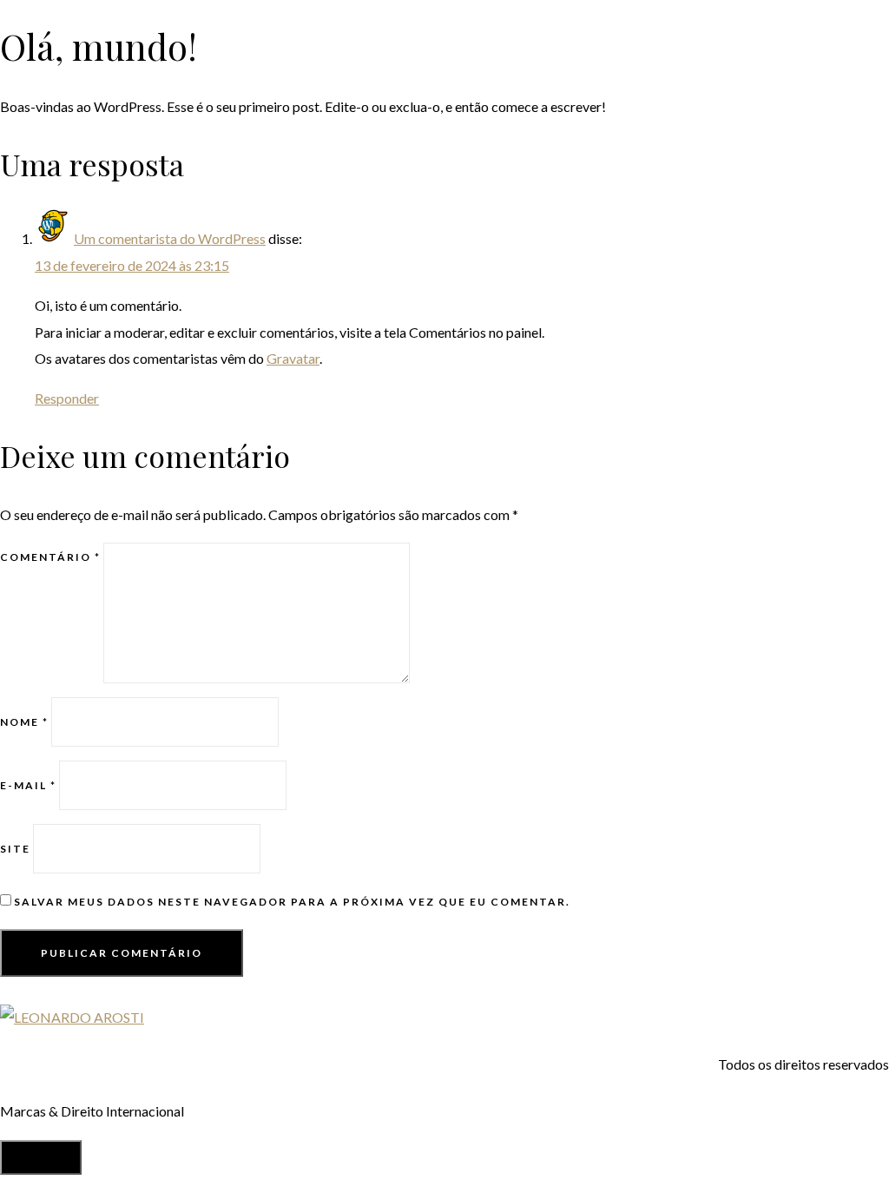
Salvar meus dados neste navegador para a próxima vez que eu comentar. (292, 901)
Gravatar (293, 358)
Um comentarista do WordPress (170, 238)
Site (15, 848)
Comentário (50, 556)
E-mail (28, 785)
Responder (67, 398)
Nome (24, 721)
